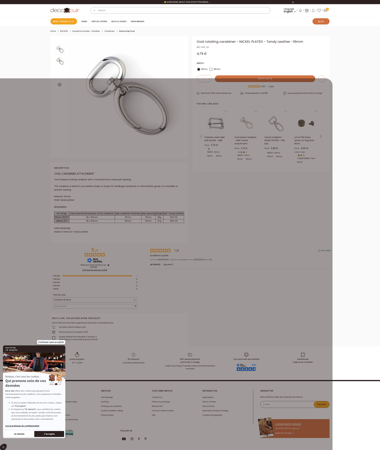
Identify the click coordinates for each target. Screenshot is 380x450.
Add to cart (264, 78)
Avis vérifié (326, 250)
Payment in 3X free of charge (215, 410)
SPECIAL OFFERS (99, 21)
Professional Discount (60, 415)
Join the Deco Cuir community (64, 419)
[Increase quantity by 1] (210, 78)
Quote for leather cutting (112, 410)
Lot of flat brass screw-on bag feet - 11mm (305, 140)
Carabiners (109, 31)
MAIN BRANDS (137, 21)
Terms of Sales (209, 401)
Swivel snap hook (127, 31)
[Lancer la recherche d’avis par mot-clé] (135, 306)
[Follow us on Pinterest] (145, 439)
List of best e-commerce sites (63, 401)
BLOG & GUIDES (118, 21)
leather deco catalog (288, 424)
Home (53, 31)
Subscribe (321, 404)
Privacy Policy (208, 406)
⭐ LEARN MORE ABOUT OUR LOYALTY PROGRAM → (187, 2)
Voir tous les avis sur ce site (94, 270)
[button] (300, 11)
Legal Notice (207, 397)
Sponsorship (56, 410)
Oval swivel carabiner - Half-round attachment (245, 140)
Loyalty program (57, 406)
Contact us (157, 397)
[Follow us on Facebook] (139, 439)
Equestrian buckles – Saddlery (86, 31)
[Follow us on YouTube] (124, 439)
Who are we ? (56, 397)
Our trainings (107, 397)
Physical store (107, 415)
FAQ (153, 415)
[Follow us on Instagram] (132, 439)
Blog (321, 21)
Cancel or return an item (163, 410)
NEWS (84, 21)
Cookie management (212, 415)
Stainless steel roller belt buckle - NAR (215, 139)
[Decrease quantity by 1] (198, 78)
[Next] (59, 84)
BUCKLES (64, 31)
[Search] (94, 10)
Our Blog (105, 401)
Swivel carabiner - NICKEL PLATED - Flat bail (275, 140)
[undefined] (108, 265)
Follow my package (161, 401)
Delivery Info (157, 406)
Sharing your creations (111, 406)
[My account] (313, 10)
